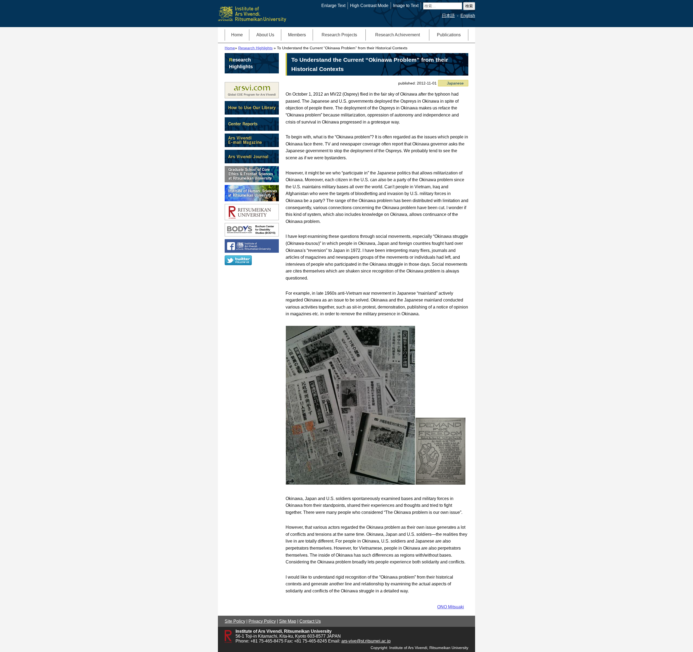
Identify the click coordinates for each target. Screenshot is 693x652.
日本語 (448, 15)
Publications (449, 35)
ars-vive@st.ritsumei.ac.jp (366, 641)
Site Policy (235, 621)
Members (297, 35)
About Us (265, 35)
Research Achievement (397, 35)
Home (237, 35)
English (467, 15)
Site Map (287, 621)
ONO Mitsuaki (450, 607)
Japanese (455, 83)
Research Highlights (255, 48)
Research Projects (339, 35)
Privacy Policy (262, 621)
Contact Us (310, 621)
